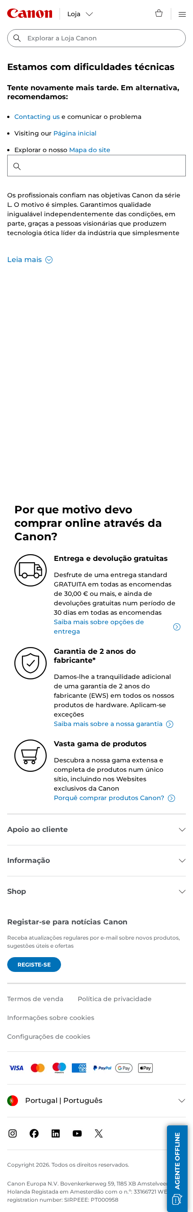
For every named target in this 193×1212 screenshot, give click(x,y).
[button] (177, 1168)
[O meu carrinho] (159, 13)
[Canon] (29, 13)
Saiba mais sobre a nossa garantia (108, 724)
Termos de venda (35, 999)
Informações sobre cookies (50, 1018)
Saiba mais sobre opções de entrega (99, 626)
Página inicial (74, 133)
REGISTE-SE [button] (34, 964)
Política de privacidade (115, 999)
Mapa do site (89, 150)
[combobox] (96, 38)
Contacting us (37, 117)
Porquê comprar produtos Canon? (109, 798)
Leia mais (24, 259)
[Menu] (182, 13)
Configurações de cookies (48, 1037)
